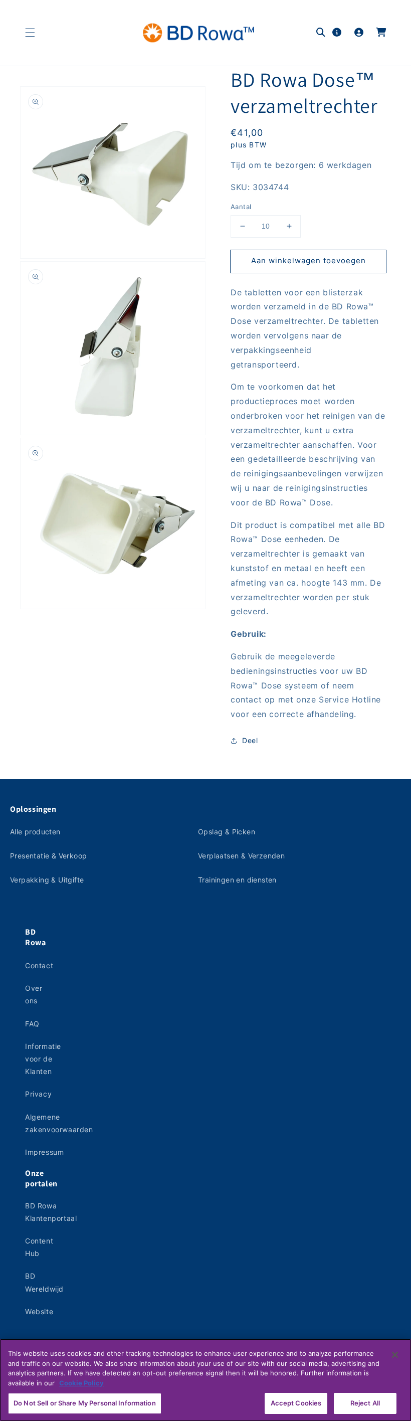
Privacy (38, 1094)
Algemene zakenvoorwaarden (59, 1123)
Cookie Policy (81, 1383)
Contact (39, 965)
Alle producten (35, 831)
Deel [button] (250, 740)
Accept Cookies (296, 1403)
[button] (30, 33)
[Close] (395, 1355)
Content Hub (39, 1247)
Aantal (241, 207)
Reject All (365, 1403)
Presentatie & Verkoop (48, 855)
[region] (205, 1380)
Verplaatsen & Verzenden (241, 855)
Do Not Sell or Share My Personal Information (85, 1403)
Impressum (44, 1152)
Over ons (33, 994)
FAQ (32, 1023)
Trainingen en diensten (237, 879)
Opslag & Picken (226, 831)
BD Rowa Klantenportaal (51, 1211)
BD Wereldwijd (44, 1282)
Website (39, 1311)
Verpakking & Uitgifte (47, 879)
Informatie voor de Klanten (43, 1059)
